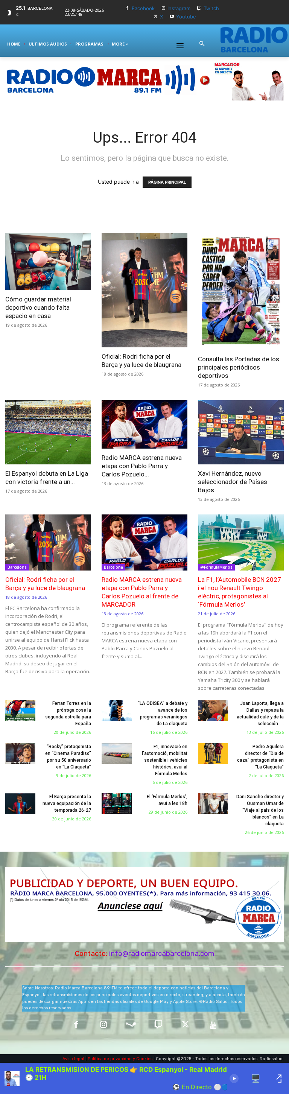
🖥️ (255, 1078)
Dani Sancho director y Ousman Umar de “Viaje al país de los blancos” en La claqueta (260, 810)
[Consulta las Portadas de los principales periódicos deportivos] (241, 291)
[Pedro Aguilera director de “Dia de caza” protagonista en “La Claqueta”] (213, 753)
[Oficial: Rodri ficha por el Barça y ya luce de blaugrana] (144, 290)
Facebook (143, 8)
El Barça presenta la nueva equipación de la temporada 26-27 (67, 803)
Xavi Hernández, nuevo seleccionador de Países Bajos (232, 482)
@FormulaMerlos (216, 567)
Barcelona (17, 567)
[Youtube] (171, 16)
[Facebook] (127, 8)
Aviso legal (73, 1058)
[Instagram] (163, 8)
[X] (155, 16)
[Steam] (131, 1025)
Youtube (186, 17)
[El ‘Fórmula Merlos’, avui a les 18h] (117, 803)
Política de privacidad (110, 1058)
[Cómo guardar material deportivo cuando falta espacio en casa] (48, 261)
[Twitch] (199, 8)
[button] (201, 44)
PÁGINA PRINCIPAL (167, 182)
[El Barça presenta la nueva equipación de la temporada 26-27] (20, 803)
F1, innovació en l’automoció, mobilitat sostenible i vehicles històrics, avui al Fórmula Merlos (164, 760)
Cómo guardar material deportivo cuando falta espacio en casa (38, 307)
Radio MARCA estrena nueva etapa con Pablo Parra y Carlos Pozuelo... (142, 466)
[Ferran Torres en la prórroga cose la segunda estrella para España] (20, 710)
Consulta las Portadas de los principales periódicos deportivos (238, 367)
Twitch (211, 8)
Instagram (178, 8)
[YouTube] (213, 1025)
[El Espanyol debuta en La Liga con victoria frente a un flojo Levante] (48, 432)
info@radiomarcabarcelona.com (161, 953)
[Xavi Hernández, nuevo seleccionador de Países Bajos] (241, 432)
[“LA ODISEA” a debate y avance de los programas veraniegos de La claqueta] (117, 710)
